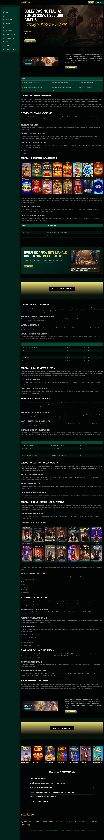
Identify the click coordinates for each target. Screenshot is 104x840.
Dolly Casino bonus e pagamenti (31, 90)
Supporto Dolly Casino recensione (32, 85)
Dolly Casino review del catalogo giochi (33, 87)
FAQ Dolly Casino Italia (84, 90)
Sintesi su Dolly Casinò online (85, 87)
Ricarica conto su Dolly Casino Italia (87, 85)
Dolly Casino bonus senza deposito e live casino (62, 90)
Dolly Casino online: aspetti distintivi (60, 82)
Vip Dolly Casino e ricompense (86, 82)
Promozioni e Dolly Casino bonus (59, 85)
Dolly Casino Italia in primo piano (31, 82)
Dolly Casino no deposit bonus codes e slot (61, 87)
